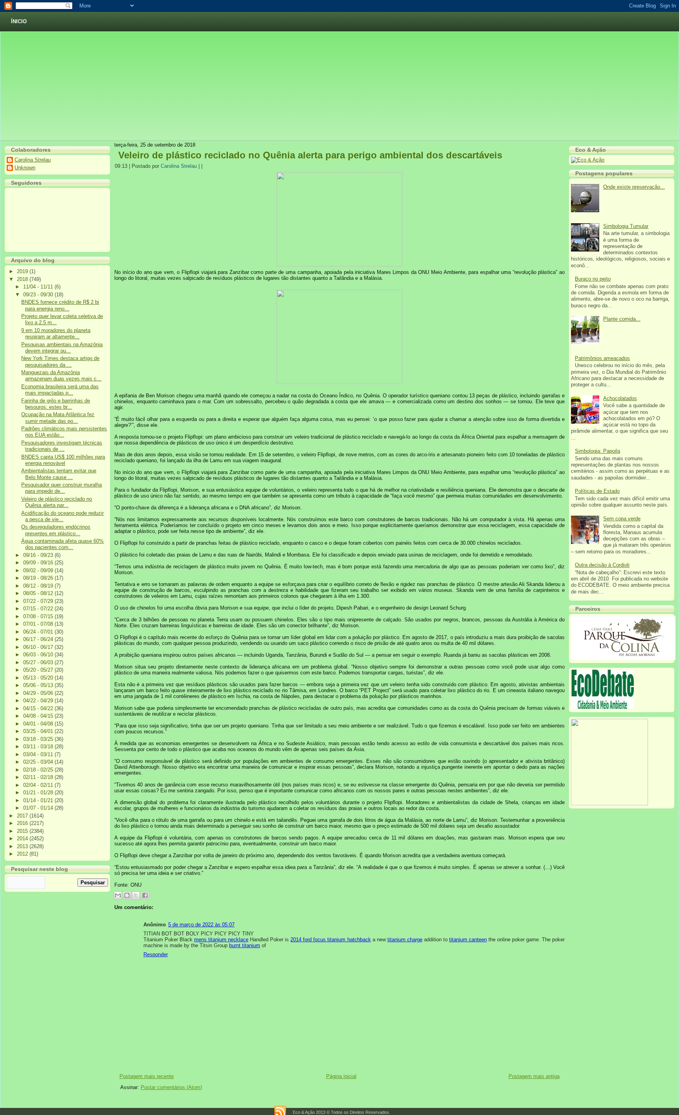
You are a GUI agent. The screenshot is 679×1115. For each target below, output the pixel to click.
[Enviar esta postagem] (205, 166)
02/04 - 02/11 (39, 785)
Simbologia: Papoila (597, 451)
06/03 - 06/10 (39, 655)
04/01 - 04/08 (39, 724)
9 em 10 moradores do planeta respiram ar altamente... (55, 333)
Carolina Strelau (33, 160)
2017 (23, 816)
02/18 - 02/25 (39, 770)
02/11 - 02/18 (39, 777)
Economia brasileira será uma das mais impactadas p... (60, 390)
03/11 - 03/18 (39, 746)
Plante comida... (621, 319)
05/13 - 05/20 (39, 678)
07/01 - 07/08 (39, 624)
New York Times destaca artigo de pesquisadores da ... (60, 361)
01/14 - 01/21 (39, 800)
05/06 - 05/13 (39, 685)
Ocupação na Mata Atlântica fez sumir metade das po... (57, 417)
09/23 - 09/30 (39, 295)
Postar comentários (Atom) (171, 1087)
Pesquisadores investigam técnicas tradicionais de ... (61, 446)
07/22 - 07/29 (39, 601)
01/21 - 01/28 (39, 792)
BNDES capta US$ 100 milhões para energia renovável (63, 460)
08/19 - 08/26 (39, 578)
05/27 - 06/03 (39, 662)
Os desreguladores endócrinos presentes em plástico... (55, 530)
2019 (23, 271)
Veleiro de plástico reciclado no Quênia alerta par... (56, 502)
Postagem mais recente (146, 1076)
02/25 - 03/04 (39, 762)
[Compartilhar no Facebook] (145, 895)
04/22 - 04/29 (39, 701)
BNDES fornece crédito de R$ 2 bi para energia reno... (60, 305)
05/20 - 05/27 (39, 670)
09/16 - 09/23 (39, 555)
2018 (23, 279)
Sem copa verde (621, 519)
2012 (23, 854)
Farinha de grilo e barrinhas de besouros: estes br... (55, 404)
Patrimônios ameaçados (602, 358)
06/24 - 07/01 (39, 632)
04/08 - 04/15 (39, 716)
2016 (23, 823)
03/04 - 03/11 (39, 754)
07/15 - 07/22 (39, 609)
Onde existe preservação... (634, 187)
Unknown (25, 168)
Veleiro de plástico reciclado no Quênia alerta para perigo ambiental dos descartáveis (310, 155)
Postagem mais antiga (534, 1076)
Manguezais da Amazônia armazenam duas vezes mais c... (61, 375)
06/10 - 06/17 (39, 647)
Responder (155, 954)
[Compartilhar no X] (136, 895)
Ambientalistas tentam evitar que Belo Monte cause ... (58, 474)
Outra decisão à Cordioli (602, 565)
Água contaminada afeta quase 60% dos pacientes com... (62, 544)
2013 (23, 846)
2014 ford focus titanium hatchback (330, 939)
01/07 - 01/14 (39, 808)
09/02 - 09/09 (39, 570)
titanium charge (404, 939)
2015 (23, 831)
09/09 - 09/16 (39, 563)
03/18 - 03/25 (39, 739)
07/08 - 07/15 (39, 616)
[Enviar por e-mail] (118, 895)
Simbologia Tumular (625, 226)
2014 (23, 838)
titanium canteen (468, 939)
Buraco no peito (593, 279)
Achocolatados (620, 398)
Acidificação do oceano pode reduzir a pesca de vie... (62, 516)
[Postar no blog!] (127, 895)
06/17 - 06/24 (39, 639)
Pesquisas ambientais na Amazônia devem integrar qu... (62, 348)
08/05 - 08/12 (39, 593)
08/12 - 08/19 (39, 586)
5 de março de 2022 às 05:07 (201, 925)
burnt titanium (244, 945)
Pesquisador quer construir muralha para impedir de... (61, 488)
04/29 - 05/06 (39, 693)
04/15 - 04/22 (39, 708)
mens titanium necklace (221, 939)
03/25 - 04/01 (39, 731)
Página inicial (341, 1076)
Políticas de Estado (597, 491)
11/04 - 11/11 (39, 287)
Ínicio (19, 21)
